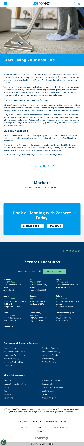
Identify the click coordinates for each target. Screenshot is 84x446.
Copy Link (53, 166)
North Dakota (50, 187)
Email (44, 166)
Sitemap (23, 427)
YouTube (66, 250)
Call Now (54, 226)
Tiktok (78, 250)
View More (8, 326)
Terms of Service (61, 427)
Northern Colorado (32, 187)
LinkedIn (40, 166)
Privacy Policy (42, 427)
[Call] (75, 3)
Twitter (35, 166)
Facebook (31, 166)
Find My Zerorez (53, 271)
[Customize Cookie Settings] (3, 442)
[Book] (79, 3)
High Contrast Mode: (10, 8)
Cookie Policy (42, 431)
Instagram (75, 250)
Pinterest (48, 166)
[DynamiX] (42, 438)
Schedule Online (31, 226)
